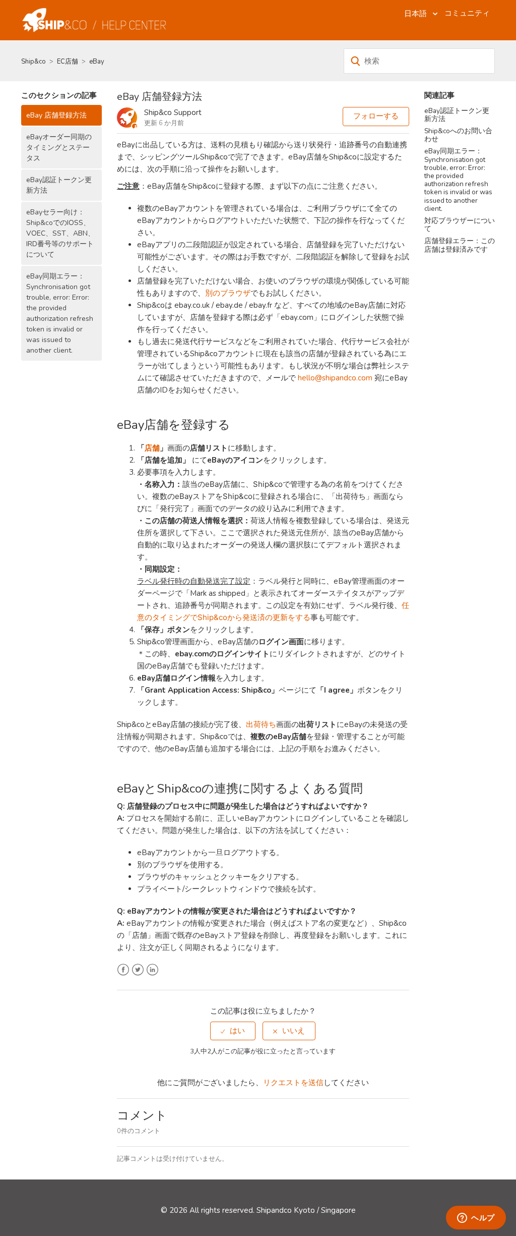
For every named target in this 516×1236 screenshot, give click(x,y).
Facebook (123, 970)
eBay (96, 61)
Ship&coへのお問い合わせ (458, 135)
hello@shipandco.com (335, 378)
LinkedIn (152, 970)
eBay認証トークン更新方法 (59, 185)
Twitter (138, 970)
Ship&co (33, 61)
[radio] (232, 1031)
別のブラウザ (227, 293)
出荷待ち (261, 724)
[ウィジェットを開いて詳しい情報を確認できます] (476, 1218)
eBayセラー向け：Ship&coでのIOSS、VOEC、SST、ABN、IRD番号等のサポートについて (60, 233)
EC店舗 (67, 61)
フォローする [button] (376, 116)
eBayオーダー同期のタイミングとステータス (59, 147)
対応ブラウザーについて (459, 225)
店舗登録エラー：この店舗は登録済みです (459, 245)
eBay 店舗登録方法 (56, 115)
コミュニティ (467, 13)
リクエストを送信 (293, 1083)
